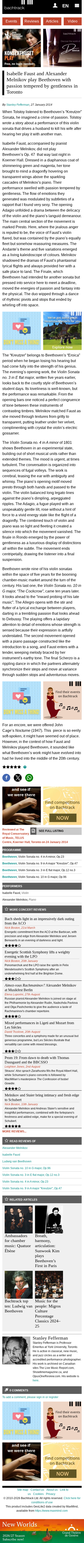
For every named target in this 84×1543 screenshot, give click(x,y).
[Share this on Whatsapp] (29, 778)
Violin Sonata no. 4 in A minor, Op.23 (25, 1181)
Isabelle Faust (11, 1154)
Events (11, 21)
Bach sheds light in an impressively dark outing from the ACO (39, 921)
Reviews (31, 21)
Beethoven (9, 856)
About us (52, 1489)
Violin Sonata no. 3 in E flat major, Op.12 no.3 (31, 1175)
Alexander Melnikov (15, 1148)
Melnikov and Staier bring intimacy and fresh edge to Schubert (42, 1097)
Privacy (50, 1494)
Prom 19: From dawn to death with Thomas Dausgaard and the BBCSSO (37, 1060)
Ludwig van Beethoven (17, 1161)
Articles (52, 21)
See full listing (51, 831)
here (35, 1380)
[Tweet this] (18, 778)
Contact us (37, 1489)
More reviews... (14, 1131)
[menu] (77, 5)
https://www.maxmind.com (51, 1510)
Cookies (38, 1494)
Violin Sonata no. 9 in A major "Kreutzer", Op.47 (32, 1188)
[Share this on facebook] (6, 778)
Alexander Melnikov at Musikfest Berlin (40, 987)
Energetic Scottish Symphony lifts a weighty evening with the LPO (37, 954)
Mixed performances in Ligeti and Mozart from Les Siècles (39, 1025)
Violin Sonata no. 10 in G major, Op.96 (26, 1168)
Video (72, 21)
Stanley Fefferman (17, 104)
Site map (22, 1489)
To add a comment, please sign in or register (30, 1397)
